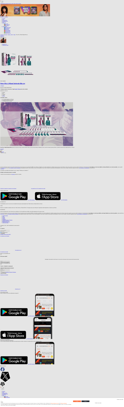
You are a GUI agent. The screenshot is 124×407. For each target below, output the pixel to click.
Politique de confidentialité (64, 403)
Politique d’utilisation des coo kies (55, 403)
